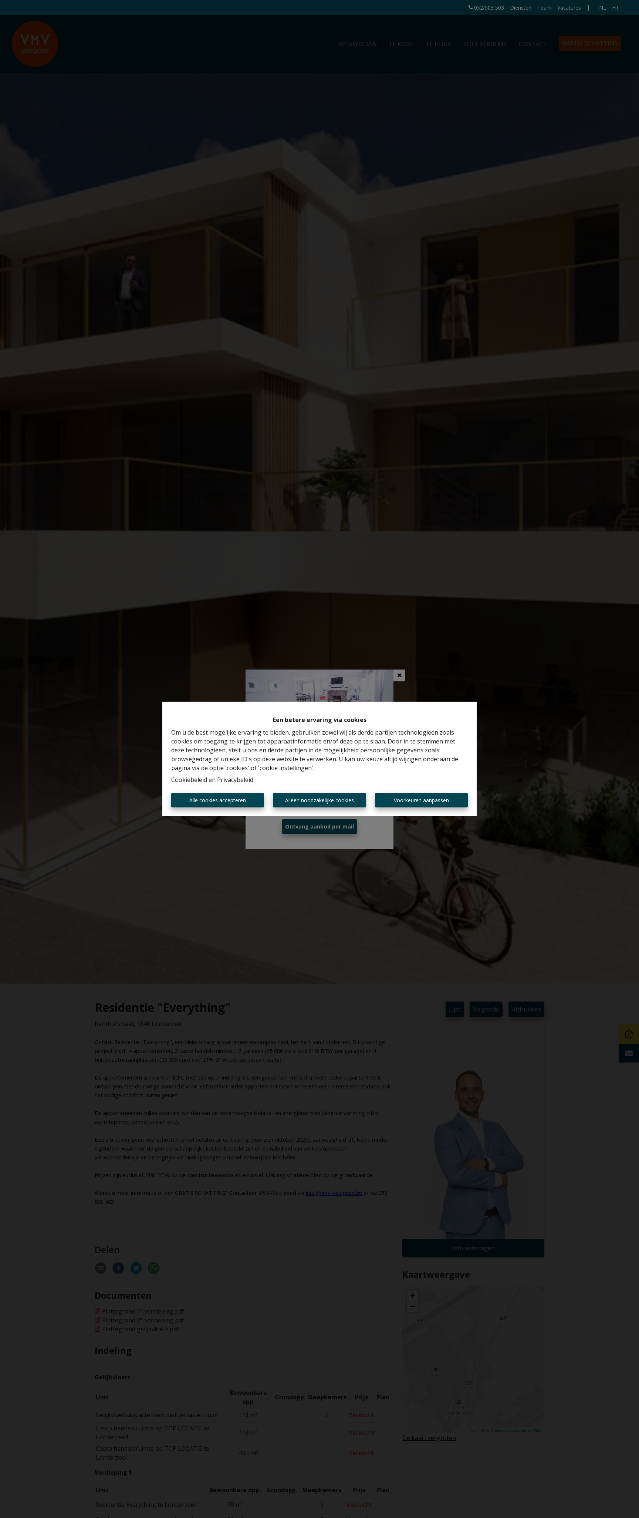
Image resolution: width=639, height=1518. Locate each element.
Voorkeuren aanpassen (421, 800)
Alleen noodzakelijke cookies (319, 800)
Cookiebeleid (189, 780)
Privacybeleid (235, 780)
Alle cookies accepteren (217, 800)
